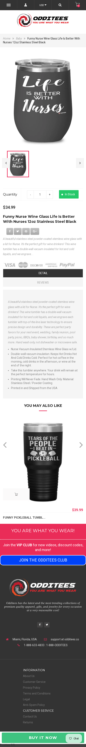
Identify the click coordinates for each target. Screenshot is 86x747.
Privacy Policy (31, 687)
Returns (28, 722)
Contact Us (30, 716)
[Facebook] (40, 625)
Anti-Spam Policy (34, 704)
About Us (29, 676)
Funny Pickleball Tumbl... (24, 517)
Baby (19, 38)
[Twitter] (47, 625)
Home (7, 38)
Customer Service (34, 681)
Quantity (10, 194)
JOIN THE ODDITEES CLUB (43, 560)
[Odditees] (43, 20)
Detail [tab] (43, 273)
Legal (26, 699)
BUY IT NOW (43, 737)
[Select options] (16, 494)
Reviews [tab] (43, 282)
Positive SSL (8, 745)
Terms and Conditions (37, 693)
